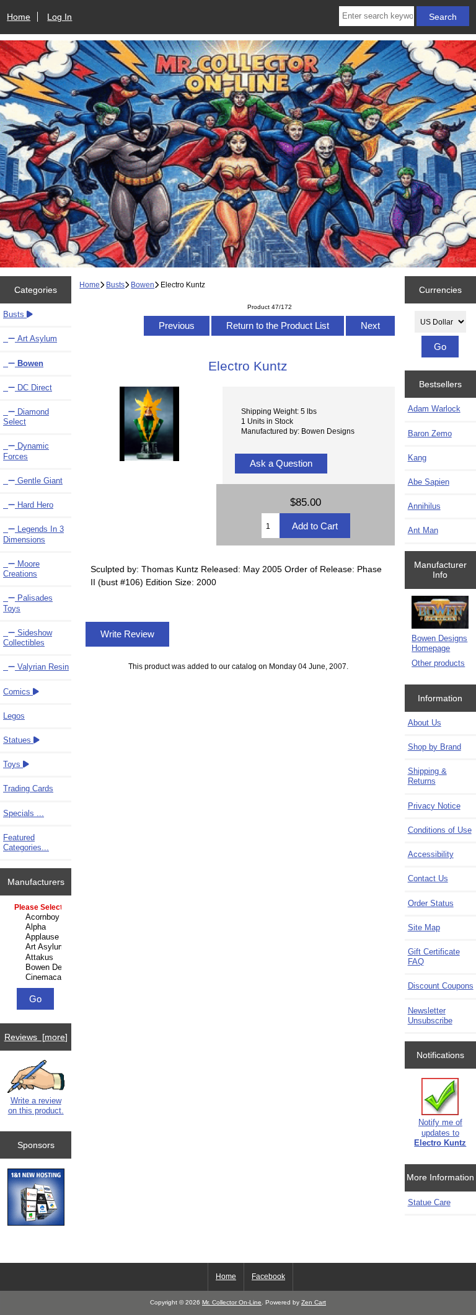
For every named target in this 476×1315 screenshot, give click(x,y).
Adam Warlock (434, 408)
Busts (115, 285)
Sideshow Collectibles (27, 637)
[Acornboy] (37, 917)
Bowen (142, 285)
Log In (59, 17)
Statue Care (429, 1202)
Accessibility (431, 854)
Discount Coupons (441, 985)
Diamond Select (26, 416)
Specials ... (23, 813)
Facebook (268, 1276)
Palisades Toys (28, 603)
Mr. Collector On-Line (232, 1302)
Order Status (431, 903)
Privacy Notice (434, 805)
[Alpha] (37, 927)
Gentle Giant (39, 480)
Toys (13, 764)
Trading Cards (28, 788)
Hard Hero (34, 504)
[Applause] (37, 937)
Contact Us (428, 878)
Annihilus (424, 506)
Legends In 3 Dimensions (33, 534)
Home (18, 17)
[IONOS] (35, 1198)
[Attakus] (37, 958)
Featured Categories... (26, 842)
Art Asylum (36, 338)
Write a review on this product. (36, 1105)
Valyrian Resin (42, 666)
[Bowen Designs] (37, 967)
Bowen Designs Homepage (439, 643)
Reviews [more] (36, 1037)
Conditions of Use (440, 830)
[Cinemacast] (37, 977)
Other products (438, 663)
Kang (417, 457)
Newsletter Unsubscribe (430, 1015)
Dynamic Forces (26, 450)
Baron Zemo (430, 433)
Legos (14, 715)
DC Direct (33, 387)
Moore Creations (21, 568)
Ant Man (423, 530)
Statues (18, 740)
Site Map (424, 927)
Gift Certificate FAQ (434, 956)
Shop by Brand (434, 747)
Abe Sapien (428, 482)
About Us (424, 722)
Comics (18, 691)
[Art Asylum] (37, 947)
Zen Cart (313, 1302)
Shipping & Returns (427, 776)
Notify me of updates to (440, 1132)
